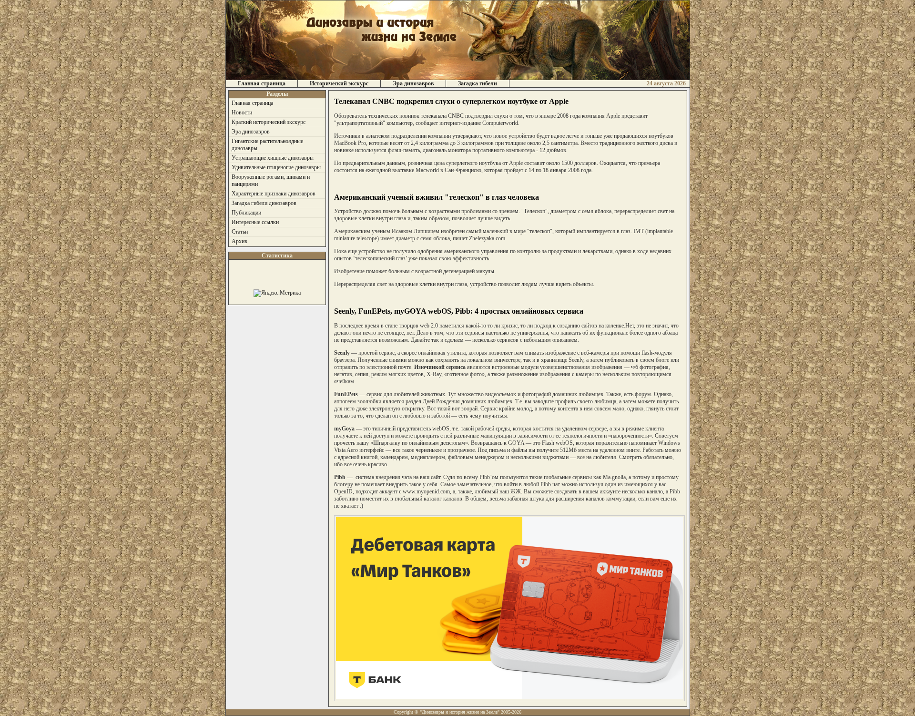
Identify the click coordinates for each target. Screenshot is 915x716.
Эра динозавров (413, 83)
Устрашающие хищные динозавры (273, 157)
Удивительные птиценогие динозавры (276, 167)
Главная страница (261, 83)
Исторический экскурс (339, 83)
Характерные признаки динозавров (273, 193)
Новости (242, 112)
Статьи (240, 231)
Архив (239, 241)
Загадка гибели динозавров (264, 203)
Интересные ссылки (255, 222)
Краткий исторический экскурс (268, 122)
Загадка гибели (477, 83)
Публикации (246, 212)
